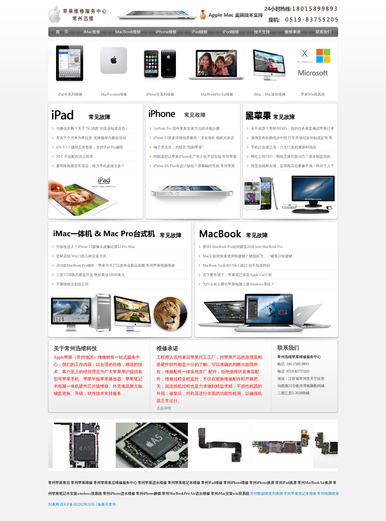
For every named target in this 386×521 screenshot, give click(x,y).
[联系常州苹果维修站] (323, 31)
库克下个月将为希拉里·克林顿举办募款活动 (91, 138)
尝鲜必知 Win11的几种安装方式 (81, 256)
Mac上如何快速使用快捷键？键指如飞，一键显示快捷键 (247, 256)
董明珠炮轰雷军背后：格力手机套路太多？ (90, 166)
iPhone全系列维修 (160, 94)
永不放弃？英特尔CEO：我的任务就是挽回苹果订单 (292, 128)
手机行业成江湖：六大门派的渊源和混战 (283, 147)
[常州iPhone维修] (166, 31)
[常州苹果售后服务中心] (77, 14)
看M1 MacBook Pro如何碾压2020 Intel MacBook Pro (243, 247)
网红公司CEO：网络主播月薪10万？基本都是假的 (291, 156)
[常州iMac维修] (91, 31)
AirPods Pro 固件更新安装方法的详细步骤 (186, 128)
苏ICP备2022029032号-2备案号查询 (88, 504)
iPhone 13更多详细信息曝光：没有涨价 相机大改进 (193, 138)
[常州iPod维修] (230, 31)
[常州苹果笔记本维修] (61, 31)
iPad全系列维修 (70, 94)
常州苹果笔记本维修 (300, 493)
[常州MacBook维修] (127, 31)
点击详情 (164, 408)
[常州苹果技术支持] (261, 31)
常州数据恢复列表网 (266, 493)
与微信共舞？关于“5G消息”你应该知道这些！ (92, 128)
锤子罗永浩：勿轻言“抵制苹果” (178, 147)
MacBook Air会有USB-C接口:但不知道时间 (236, 265)
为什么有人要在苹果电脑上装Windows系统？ (238, 284)
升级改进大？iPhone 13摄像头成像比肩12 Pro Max (95, 247)
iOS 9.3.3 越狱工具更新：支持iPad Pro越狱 (89, 147)
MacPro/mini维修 (114, 94)
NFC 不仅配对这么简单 (74, 156)
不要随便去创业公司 (72, 284)
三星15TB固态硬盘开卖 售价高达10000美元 (90, 275)
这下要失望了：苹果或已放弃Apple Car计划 (237, 275)
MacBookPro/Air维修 (217, 94)
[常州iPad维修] (199, 31)
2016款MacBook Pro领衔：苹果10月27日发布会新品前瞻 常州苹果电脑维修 (115, 265)
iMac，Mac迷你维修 (270, 94)
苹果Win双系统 (313, 94)
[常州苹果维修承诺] (292, 31)
